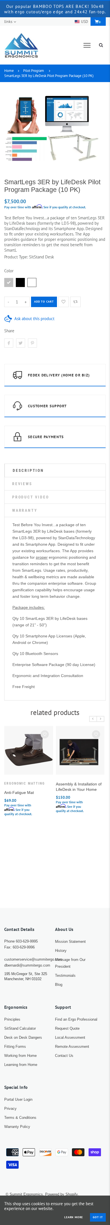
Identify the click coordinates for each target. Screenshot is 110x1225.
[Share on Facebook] (8, 343)
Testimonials (65, 975)
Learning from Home (20, 1065)
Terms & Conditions (20, 1117)
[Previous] (93, 719)
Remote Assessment (72, 1046)
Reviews (22, 483)
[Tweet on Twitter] (20, 343)
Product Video (30, 497)
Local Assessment (70, 1037)
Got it (98, 1217)
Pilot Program (33, 70)
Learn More (73, 1217)
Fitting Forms (15, 1046)
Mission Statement (70, 941)
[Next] (100, 719)
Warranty (24, 510)
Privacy (10, 1108)
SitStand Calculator (20, 1028)
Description (28, 470)
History (61, 950)
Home (9, 70)
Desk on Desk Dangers (23, 1037)
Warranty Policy (17, 1127)
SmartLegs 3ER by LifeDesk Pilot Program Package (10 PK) (49, 75)
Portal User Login (18, 1099)
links (8, 21)
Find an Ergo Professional (76, 1019)
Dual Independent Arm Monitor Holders (70, 795)
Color (9, 270)
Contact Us (64, 1055)
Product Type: (16, 257)
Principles (12, 1019)
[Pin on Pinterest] (32, 343)
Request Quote (67, 1028)
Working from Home (20, 1055)
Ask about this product (34, 318)
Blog (58, 984)
